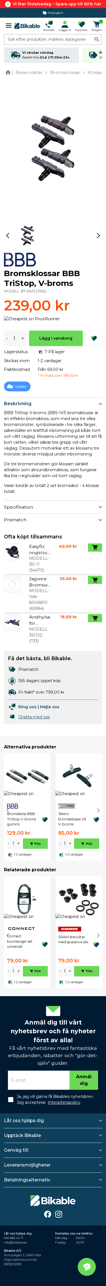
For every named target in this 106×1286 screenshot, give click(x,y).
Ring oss (27, 706)
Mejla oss (49, 706)
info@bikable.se (15, 1242)
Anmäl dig (84, 1080)
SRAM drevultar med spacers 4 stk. (73, 939)
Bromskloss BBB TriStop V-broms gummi (21, 819)
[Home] (9, 72)
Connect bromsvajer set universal (20, 941)
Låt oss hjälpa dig (24, 1120)
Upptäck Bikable (22, 1135)
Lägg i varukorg (55, 338)
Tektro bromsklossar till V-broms (72, 819)
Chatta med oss (34, 716)
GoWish (20, 386)
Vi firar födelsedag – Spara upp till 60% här (57, 3)
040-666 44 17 (13, 1238)
